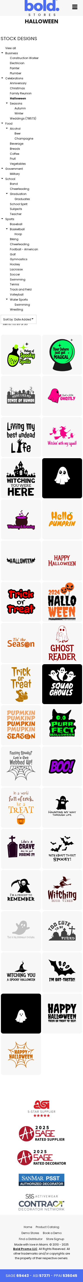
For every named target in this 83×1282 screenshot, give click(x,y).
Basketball (17, 229)
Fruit (13, 159)
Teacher (15, 214)
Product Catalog (47, 1227)
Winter (19, 113)
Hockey (15, 264)
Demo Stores (30, 1233)
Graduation (18, 194)
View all (10, 48)
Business (11, 53)
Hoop (18, 234)
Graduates (22, 199)
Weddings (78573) (23, 118)
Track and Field (21, 289)
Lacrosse (16, 269)
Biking (14, 239)
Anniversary (18, 83)
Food (8, 124)
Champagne (24, 138)
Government (14, 169)
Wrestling (16, 309)
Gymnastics (18, 259)
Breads (15, 149)
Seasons (16, 103)
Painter (14, 68)
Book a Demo (52, 1233)
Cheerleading (19, 189)
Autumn (20, 108)
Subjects (16, 209)
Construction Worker (24, 58)
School (10, 179)
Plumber (15, 73)
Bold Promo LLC (25, 1249)
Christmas (17, 88)
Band (14, 184)
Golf (13, 254)
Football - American (24, 249)
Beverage (16, 144)
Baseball (16, 224)
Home (28, 1227)
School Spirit (18, 204)
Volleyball (17, 294)
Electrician (17, 63)
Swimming (17, 279)
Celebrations (14, 78)
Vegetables (18, 164)
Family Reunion (21, 93)
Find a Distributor (30, 1239)
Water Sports (19, 300)
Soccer (15, 274)
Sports (9, 219)
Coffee (14, 154)
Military (15, 174)
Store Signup (55, 1239)
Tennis (14, 284)
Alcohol (15, 129)
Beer (18, 133)
